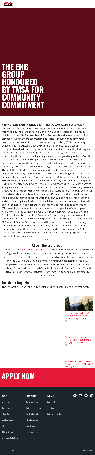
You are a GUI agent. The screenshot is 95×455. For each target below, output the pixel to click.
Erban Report (7, 414)
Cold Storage (31, 426)
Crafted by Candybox (9, 450)
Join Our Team (7, 420)
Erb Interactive (32, 420)
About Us (5, 402)
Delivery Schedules (33, 408)
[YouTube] (86, 395)
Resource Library (32, 402)
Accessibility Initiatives (11, 437)
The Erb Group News (33, 414)
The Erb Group (30, 249)
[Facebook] (75, 395)
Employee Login (32, 432)
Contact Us (51, 402)
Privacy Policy (88, 450)
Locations (50, 408)
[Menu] (89, 4)
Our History (6, 408)
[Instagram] (91, 395)
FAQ (3, 426)
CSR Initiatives (8, 432)
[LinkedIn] (80, 395)
